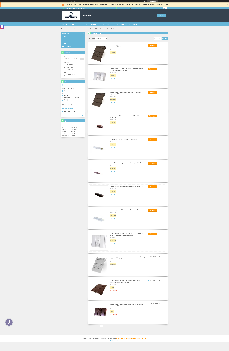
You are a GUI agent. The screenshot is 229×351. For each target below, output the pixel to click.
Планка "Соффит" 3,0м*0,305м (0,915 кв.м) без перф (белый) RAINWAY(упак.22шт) (127, 257)
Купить (153, 45)
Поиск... (162, 15)
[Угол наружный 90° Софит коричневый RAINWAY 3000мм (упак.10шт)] (99, 124)
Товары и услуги (74, 24)
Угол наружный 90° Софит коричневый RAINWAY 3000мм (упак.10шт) (126, 116)
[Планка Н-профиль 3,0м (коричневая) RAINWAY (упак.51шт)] (99, 194)
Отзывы (115, 24)
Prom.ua (122, 337)
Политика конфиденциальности (138, 338)
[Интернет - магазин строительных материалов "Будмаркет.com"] (71, 15)
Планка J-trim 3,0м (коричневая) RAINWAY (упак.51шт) (125, 163)
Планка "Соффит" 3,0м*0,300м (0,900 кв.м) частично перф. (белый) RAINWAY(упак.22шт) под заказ (127, 234)
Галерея (158, 38)
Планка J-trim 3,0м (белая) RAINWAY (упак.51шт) (123, 139)
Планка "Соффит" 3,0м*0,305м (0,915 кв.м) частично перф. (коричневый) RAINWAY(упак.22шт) (126, 304)
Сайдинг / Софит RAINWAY (97, 29)
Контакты (93, 24)
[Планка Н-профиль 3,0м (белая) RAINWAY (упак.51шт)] (99, 218)
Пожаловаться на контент (122, 338)
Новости (64, 36)
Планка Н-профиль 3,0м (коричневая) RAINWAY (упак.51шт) (127, 186)
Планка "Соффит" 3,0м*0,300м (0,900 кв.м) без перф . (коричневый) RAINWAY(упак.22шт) (125, 93)
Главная (64, 24)
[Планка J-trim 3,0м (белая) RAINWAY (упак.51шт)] (99, 147)
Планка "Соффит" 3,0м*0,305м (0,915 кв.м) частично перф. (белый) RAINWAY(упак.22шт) (126, 69)
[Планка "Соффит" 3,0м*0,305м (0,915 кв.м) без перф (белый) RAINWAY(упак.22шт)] (99, 265)
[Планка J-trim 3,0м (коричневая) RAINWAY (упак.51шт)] (99, 171)
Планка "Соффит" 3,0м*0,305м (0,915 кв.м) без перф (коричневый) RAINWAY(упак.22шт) (125, 281)
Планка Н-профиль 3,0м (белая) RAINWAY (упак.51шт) (125, 210)
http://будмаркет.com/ (68, 108)
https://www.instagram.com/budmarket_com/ (73, 115)
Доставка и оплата (104, 24)
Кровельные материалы (81, 29)
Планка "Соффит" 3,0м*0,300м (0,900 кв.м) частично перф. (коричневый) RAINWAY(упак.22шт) (127, 45)
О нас (86, 24)
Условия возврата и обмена (128, 24)
